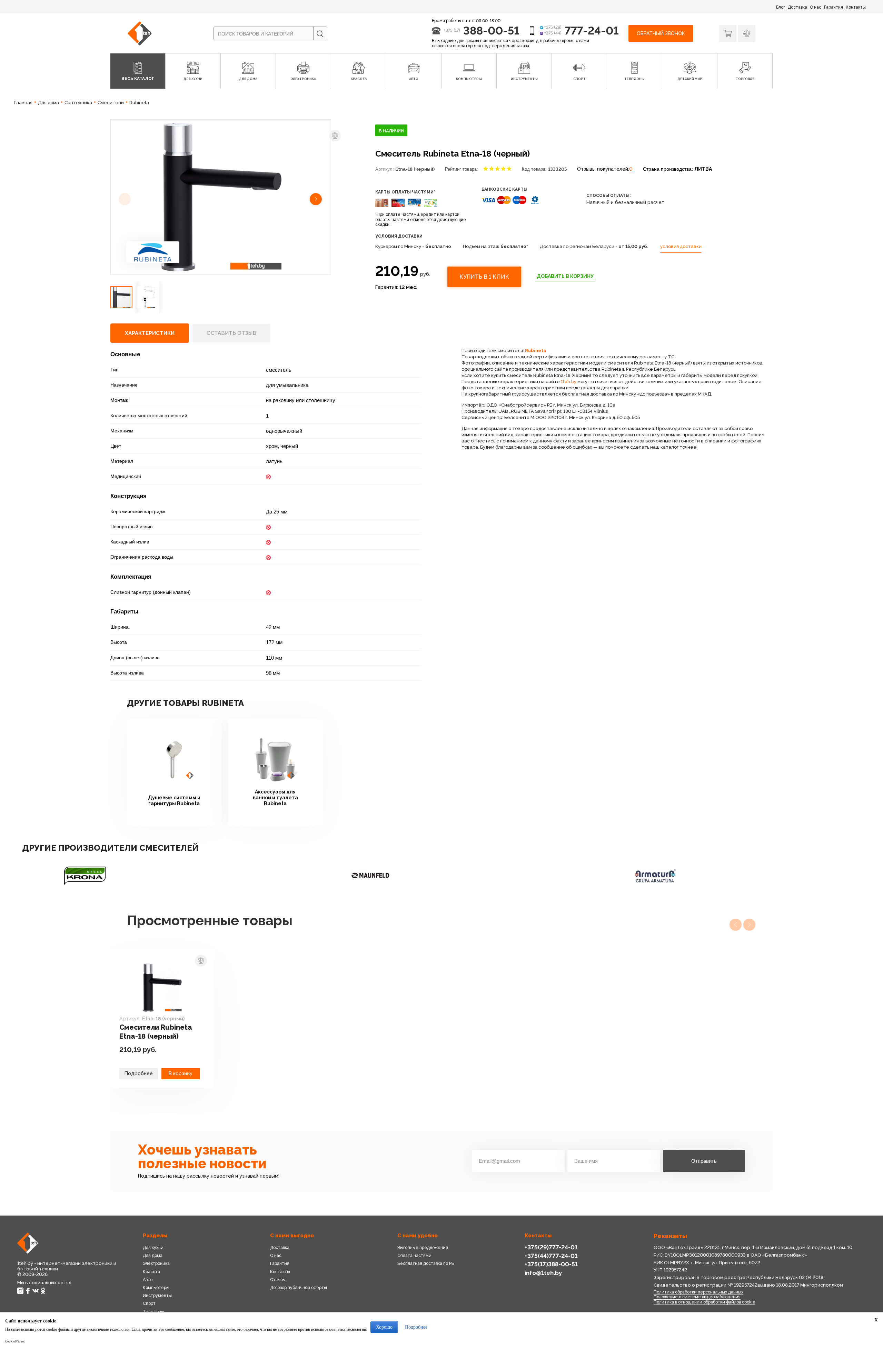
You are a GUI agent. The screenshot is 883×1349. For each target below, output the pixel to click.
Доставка (797, 7)
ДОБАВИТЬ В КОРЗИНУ (565, 276)
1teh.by (568, 381)
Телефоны (153, 1311)
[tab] (150, 333)
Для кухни (153, 1247)
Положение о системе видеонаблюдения (697, 1297)
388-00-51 (491, 30)
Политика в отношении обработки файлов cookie (704, 1302)
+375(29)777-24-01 (551, 1247)
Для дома (152, 1255)
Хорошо (384, 1327)
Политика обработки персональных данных (698, 1292)
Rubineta (535, 350)
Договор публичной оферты (298, 1287)
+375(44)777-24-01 (551, 1255)
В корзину (180, 1073)
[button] (316, 200)
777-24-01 (592, 30)
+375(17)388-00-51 (551, 1264)
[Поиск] (320, 34)
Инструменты (157, 1295)
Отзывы (278, 1279)
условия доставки (681, 246)
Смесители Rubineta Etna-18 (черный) (155, 1031)
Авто (147, 1279)
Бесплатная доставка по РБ (425, 1263)
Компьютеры (156, 1287)
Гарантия (833, 7)
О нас (815, 7)
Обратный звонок (661, 33)
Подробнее (139, 1073)
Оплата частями (414, 1255)
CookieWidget (15, 1341)
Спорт (149, 1303)
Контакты (856, 7)
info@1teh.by (543, 1272)
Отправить (704, 1161)
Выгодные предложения (422, 1247)
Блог (780, 7)
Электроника (156, 1263)
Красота (151, 1271)
